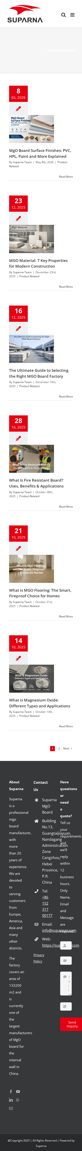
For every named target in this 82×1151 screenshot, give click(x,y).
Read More (66, 177)
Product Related (29, 276)
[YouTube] (18, 1091)
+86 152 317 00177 (47, 906)
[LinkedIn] (11, 1100)
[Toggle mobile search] (63, 14)
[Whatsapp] (17, 1100)
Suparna (41, 1146)
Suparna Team (22, 162)
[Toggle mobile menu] (72, 14)
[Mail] (11, 1108)
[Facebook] (11, 1091)
